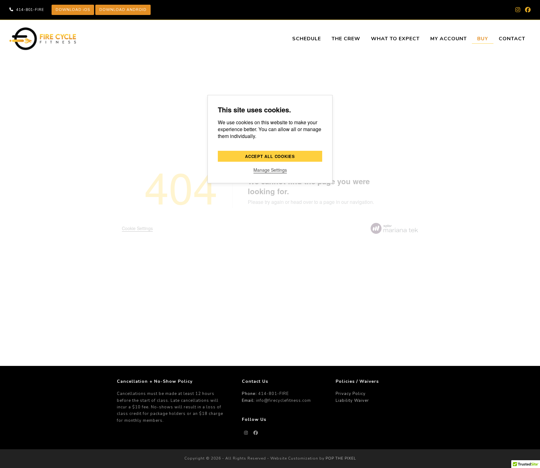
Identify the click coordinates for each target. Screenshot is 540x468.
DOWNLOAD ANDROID (123, 9)
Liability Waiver (352, 400)
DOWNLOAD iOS (73, 9)
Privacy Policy (351, 394)
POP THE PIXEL (341, 458)
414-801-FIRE (30, 9)
